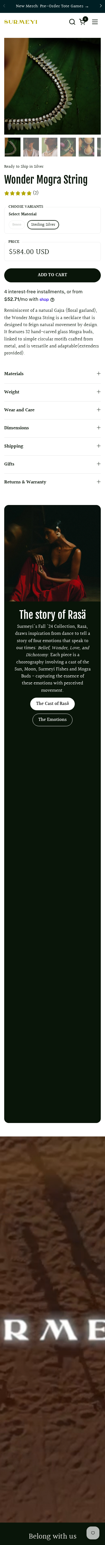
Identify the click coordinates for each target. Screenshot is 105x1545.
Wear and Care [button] (19, 410)
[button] (72, 21)
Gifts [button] (9, 464)
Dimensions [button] (16, 428)
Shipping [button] (13, 446)
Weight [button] (11, 392)
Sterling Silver (43, 225)
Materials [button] (14, 374)
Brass (16, 225)
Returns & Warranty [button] (25, 482)
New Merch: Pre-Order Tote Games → (52, 6)
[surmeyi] (20, 22)
